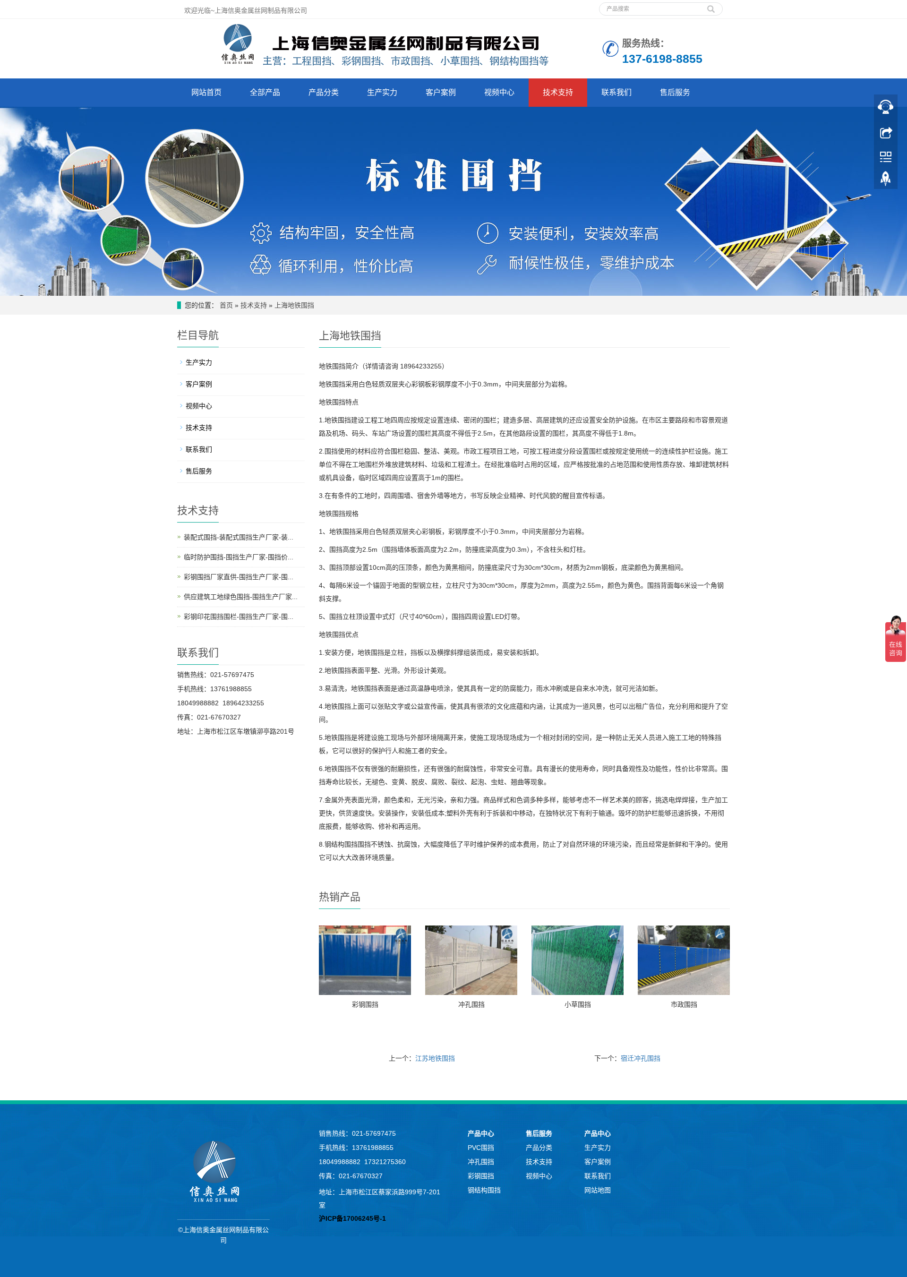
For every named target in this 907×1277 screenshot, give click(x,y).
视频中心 (499, 92)
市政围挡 (684, 1004)
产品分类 (323, 92)
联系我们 (616, 92)
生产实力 (382, 92)
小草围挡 (578, 1004)
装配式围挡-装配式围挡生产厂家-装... (238, 537)
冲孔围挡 (471, 1004)
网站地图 (597, 1190)
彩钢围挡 (365, 1004)
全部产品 (265, 92)
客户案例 (441, 92)
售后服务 (675, 92)
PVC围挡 (481, 1147)
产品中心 (481, 1133)
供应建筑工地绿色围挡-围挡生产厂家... (241, 596)
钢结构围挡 (484, 1190)
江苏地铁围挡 (435, 1058)
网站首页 (206, 92)
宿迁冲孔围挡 (640, 1058)
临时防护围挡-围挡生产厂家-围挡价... (238, 557)
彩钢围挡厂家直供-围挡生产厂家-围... (238, 577)
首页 (226, 305)
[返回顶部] (886, 181)
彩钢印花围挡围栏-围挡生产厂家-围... (238, 616)
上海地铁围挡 (294, 305)
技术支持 (558, 92)
